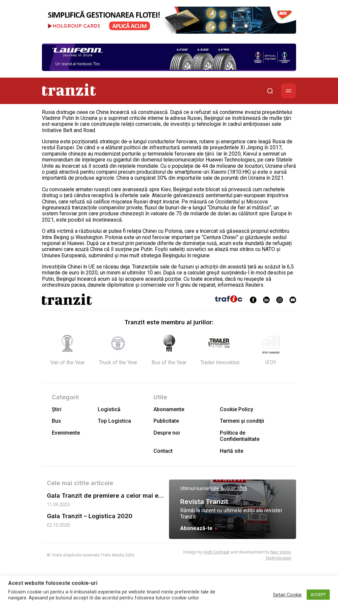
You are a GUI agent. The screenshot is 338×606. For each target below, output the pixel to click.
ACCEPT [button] (318, 594)
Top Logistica (114, 421)
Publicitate (166, 421)
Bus (56, 421)
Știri (56, 409)
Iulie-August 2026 (229, 488)
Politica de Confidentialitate (239, 436)
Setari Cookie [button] (287, 595)
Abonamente (168, 409)
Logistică (109, 409)
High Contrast (216, 552)
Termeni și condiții (242, 421)
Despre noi (166, 433)
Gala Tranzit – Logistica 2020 (89, 516)
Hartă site (231, 451)
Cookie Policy (236, 409)
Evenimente (66, 433)
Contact (163, 451)
